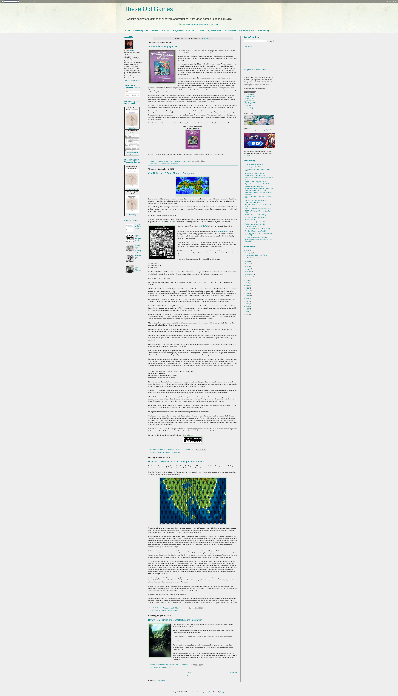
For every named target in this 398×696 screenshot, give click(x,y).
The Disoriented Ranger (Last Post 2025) (257, 229)
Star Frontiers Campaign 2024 (163, 46)
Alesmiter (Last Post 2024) (253, 167)
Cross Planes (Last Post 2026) (254, 173)
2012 (247, 314)
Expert (170, 222)
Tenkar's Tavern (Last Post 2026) (255, 224)
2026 (247, 250)
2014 (247, 309)
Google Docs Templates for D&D (138, 237)
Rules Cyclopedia (222, 231)
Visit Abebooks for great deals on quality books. (258, 130)
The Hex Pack (132, 128)
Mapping (165, 30)
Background (156, 163)
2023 (247, 285)
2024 (247, 283)
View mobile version (193, 676)
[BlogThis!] (198, 161)
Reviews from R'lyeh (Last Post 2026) (256, 217)
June (249, 263)
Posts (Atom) (161, 680)
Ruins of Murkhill (250, 219)
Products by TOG (140, 30)
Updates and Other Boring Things (257, 255)
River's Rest (167, 667)
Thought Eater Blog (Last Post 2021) (256, 237)
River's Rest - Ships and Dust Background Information (175, 620)
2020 (247, 293)
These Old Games (148, 8)
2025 (247, 280)
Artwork (201, 30)
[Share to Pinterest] (204, 161)
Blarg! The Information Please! (138, 226)
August (249, 253)
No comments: (185, 161)
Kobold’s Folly (132, 215)
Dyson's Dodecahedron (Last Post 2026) (257, 184)
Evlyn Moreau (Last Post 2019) (254, 186)
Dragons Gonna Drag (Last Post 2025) (256, 181)
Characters (175, 452)
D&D (179, 452)
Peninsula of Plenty (172, 610)
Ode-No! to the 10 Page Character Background (171, 173)
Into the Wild (204, 226)
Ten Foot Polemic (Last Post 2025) (255, 222)
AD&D (155, 452)
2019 (247, 296)
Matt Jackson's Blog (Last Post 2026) (256, 200)
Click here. (247, 155)
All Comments (131, 95)
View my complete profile (132, 80)
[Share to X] (200, 161)
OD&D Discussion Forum (252, 202)
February (250, 274)
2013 (247, 311)
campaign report (165, 163)
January (250, 277)
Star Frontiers (174, 163)
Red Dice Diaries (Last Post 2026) (255, 215)
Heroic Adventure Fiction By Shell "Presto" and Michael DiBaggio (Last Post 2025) (259, 189)
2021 (247, 290)
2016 (247, 304)
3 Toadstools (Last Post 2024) (254, 164)
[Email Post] (192, 161)
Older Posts (233, 672)
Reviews (155, 30)
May (248, 266)
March (249, 271)
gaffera (210, 692)
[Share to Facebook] (202, 161)
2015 (247, 306)
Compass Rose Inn (132, 189)
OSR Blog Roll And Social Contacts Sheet (258, 209)
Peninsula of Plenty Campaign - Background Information (176, 461)
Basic (163, 222)
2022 (247, 288)
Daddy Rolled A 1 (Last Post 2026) (255, 175)
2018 (247, 298)
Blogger (222, 692)
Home (127, 30)
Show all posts (206, 38)
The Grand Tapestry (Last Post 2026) (256, 231)
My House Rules (215, 30)
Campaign (168, 452)
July (248, 261)
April (249, 269)
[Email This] (196, 161)
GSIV (162, 667)
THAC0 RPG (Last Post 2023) (254, 226)
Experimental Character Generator (239, 30)
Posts (129, 92)
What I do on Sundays (253, 258)
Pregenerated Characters (183, 30)
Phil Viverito (130, 50)
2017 (247, 301)
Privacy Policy (263, 30)
